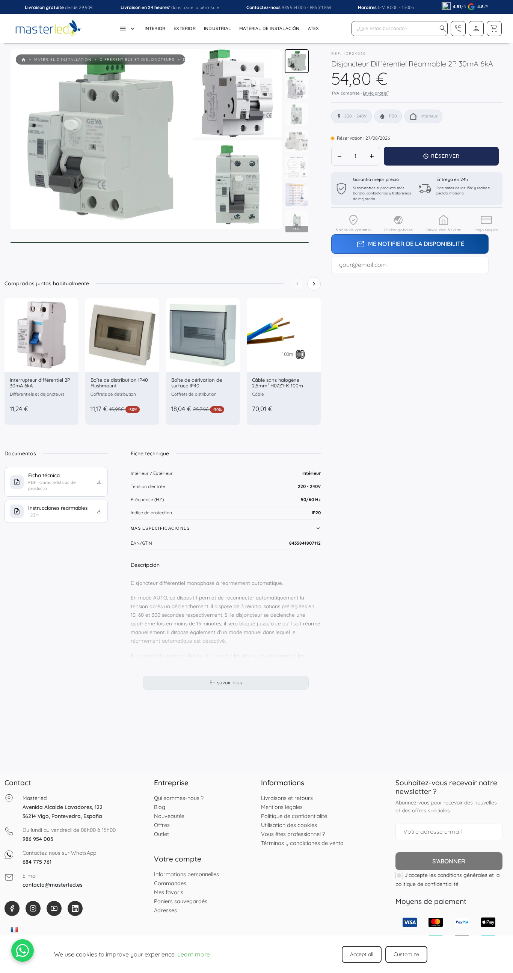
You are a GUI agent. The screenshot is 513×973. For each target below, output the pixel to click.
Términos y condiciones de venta (302, 842)
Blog (159, 806)
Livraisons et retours (287, 797)
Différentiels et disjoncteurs (37, 394)
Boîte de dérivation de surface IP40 (196, 383)
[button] (442, 28)
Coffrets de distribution (113, 394)
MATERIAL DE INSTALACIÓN (269, 28)
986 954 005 (294, 7)
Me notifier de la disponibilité (410, 244)
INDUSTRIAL (217, 28)
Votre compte (177, 858)
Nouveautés (169, 815)
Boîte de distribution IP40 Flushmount (119, 383)
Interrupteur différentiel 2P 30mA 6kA (40, 383)
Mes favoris (168, 892)
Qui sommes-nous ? (179, 797)
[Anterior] (297, 284)
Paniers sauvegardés (180, 901)
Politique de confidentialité (294, 815)
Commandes (170, 883)
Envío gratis (376, 93)
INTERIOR (155, 28)
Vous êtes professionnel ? (293, 833)
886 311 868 (320, 7)
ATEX (313, 28)
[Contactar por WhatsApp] (22, 950)
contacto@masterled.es (53, 884)
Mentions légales (282, 806)
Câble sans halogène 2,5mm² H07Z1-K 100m (277, 383)
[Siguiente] (314, 284)
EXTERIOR (185, 28)
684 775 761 (37, 862)
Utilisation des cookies (289, 824)
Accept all (361, 954)
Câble (258, 394)
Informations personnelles (186, 874)
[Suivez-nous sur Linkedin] (75, 908)
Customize (406, 954)
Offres (162, 824)
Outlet (161, 833)
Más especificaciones (160, 528)
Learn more (193, 954)
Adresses (165, 910)
